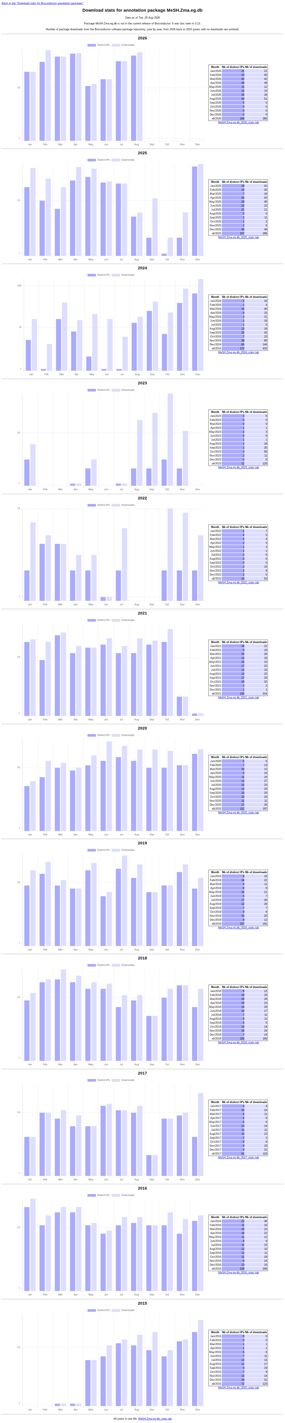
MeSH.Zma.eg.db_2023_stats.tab (238, 467)
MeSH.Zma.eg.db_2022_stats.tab (238, 582)
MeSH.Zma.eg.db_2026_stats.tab (238, 122)
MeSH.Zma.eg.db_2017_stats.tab (238, 1157)
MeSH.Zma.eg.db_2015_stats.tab (238, 1387)
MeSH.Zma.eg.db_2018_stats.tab (238, 1042)
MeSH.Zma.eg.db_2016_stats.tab (238, 1272)
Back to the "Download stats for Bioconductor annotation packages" (43, 3)
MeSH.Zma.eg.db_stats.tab (155, 1418)
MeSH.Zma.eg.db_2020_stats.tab (238, 812)
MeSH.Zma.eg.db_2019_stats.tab (238, 927)
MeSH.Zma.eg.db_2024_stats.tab (238, 352)
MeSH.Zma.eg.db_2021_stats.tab (238, 697)
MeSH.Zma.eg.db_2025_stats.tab (238, 237)
